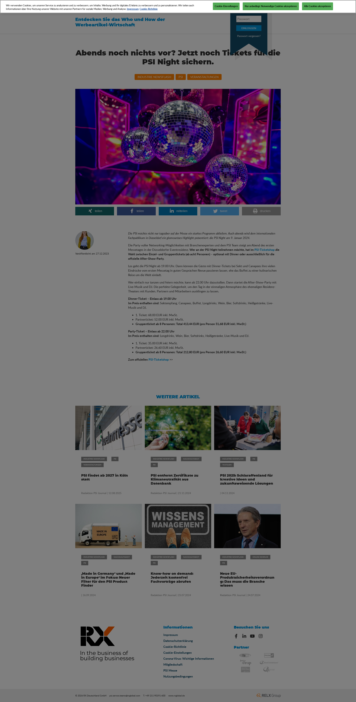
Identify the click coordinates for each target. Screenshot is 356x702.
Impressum (133, 9)
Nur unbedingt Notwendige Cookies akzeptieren (271, 6)
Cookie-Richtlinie (149, 9)
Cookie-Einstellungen (226, 6)
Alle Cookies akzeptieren (317, 6)
